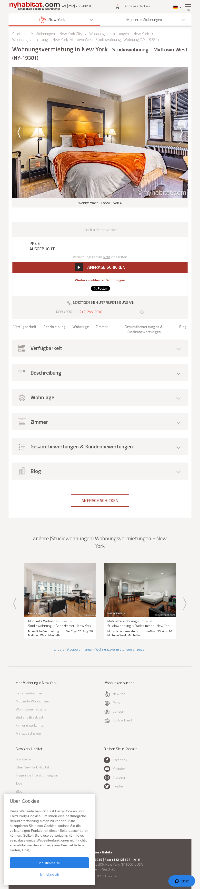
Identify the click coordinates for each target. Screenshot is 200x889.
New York (120, 693)
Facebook (120, 759)
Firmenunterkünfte (30, 725)
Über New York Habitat (32, 767)
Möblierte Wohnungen (32, 701)
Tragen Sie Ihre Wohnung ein (37, 775)
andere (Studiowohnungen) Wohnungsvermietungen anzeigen (100, 649)
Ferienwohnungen (29, 693)
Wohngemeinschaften (32, 709)
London (118, 711)
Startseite (20, 34)
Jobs (19, 783)
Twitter (118, 786)
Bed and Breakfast (29, 717)
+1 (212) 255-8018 (76, 6)
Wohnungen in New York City (59, 34)
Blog (19, 791)
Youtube (119, 768)
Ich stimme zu (49, 863)
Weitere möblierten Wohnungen (100, 280)
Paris (116, 702)
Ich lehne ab (49, 874)
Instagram (120, 777)
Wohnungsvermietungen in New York (119, 34)
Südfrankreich (123, 720)
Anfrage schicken (137, 6)
